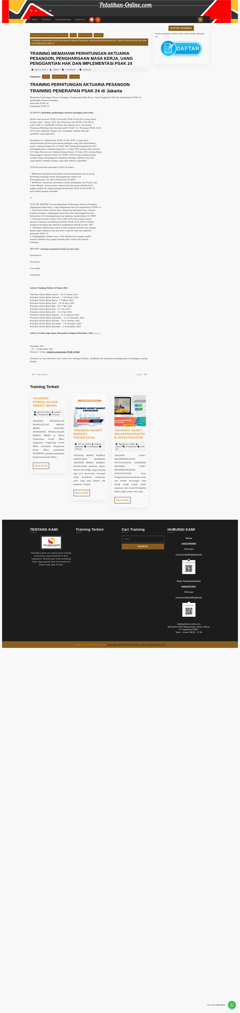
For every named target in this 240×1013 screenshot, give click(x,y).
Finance (98, 35)
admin (56, 70)
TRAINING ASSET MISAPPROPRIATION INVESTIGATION (129, 434)
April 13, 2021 (43, 412)
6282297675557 (189, 586)
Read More (42, 466)
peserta (97, 333)
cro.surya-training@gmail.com (189, 554)
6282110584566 (189, 543)
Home (34, 20)
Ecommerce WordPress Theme (90, 645)
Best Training (85, 35)
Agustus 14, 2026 (126, 444)
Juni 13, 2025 (84, 444)
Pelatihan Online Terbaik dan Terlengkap (49, 35)
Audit (73, 35)
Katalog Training (63, 20)
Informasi (46, 20)
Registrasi (80, 20)
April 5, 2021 (40, 70)
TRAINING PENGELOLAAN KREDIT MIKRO (45, 402)
